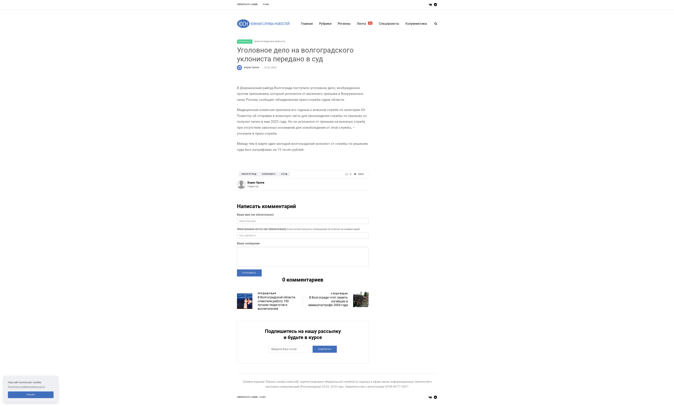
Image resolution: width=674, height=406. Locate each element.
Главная (307, 23)
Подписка (324, 349)
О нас (266, 4)
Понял (31, 395)
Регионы (344, 23)
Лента (364, 23)
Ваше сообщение (248, 243)
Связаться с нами (247, 4)
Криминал (244, 41)
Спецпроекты (389, 23)
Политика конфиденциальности (26, 386)
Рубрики (325, 23)
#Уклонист (269, 174)
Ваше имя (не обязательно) (255, 214)
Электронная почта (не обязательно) (261, 229)
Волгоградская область (270, 41)
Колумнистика (416, 23)
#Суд (284, 174)
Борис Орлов (251, 67)
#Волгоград (249, 174)
